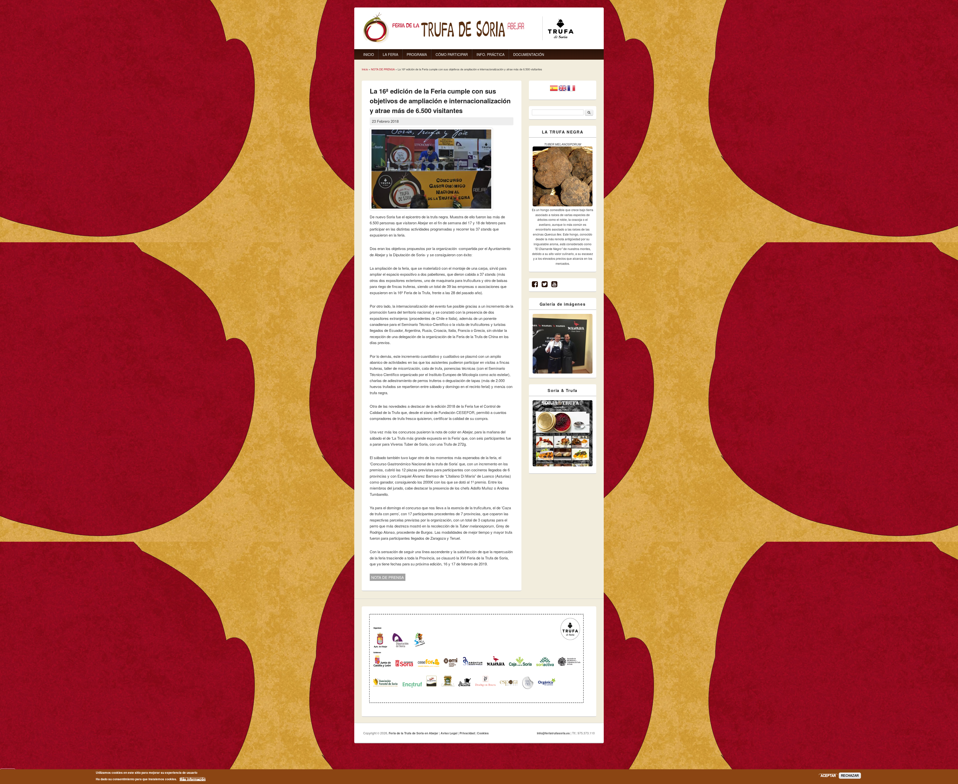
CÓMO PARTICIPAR (452, 54)
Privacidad (467, 733)
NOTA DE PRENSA (383, 69)
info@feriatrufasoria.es (553, 733)
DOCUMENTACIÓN (528, 54)
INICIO (368, 54)
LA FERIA (390, 54)
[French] (571, 90)
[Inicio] (468, 42)
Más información (193, 779)
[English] (563, 90)
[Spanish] (554, 90)
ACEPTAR (828, 776)
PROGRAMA (417, 54)
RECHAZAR (850, 776)
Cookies (483, 733)
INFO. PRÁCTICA (490, 54)
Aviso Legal (449, 733)
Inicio (365, 69)
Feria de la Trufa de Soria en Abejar (413, 733)
